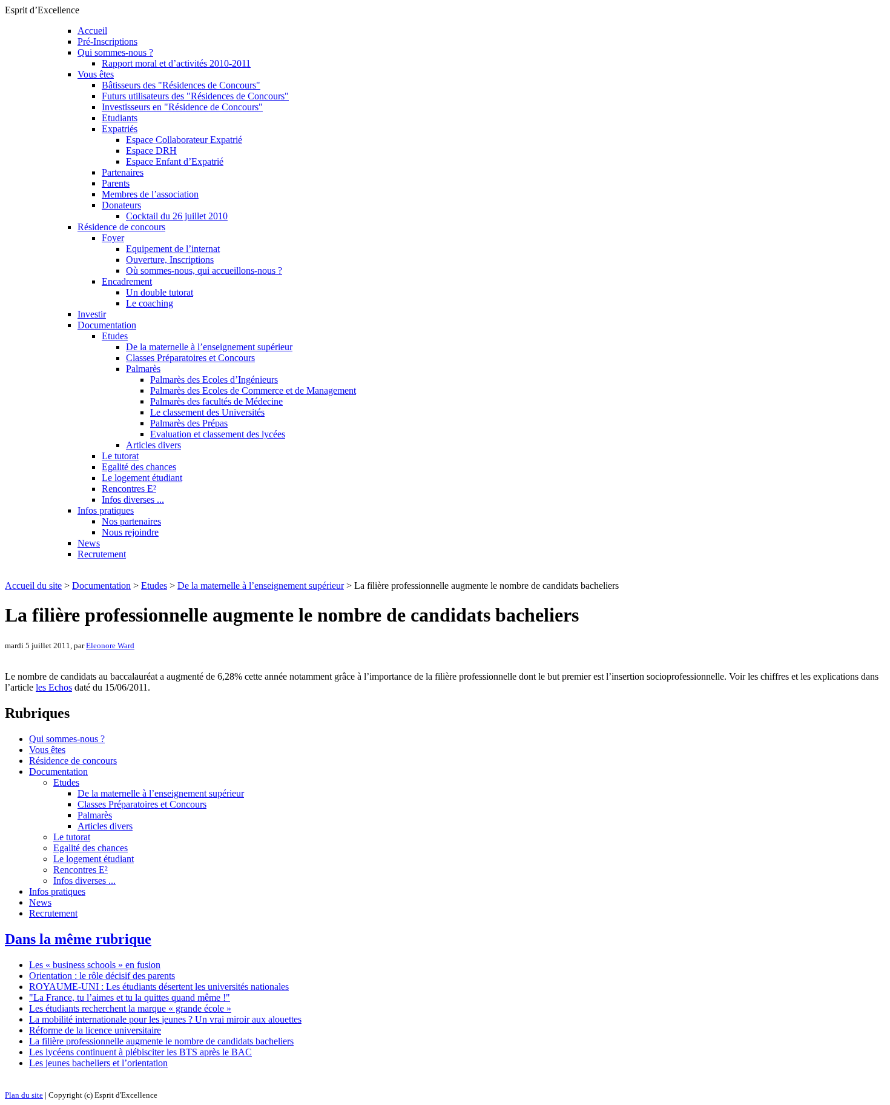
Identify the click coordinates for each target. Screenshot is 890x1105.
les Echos (54, 687)
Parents (116, 183)
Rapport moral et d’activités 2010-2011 (176, 63)
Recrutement (101, 554)
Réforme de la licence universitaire (95, 1030)
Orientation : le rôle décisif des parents (102, 976)
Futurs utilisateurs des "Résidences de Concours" (195, 96)
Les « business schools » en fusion (94, 965)
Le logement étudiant (142, 478)
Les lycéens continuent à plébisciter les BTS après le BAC (140, 1052)
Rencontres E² (129, 488)
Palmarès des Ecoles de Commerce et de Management (253, 390)
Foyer (113, 238)
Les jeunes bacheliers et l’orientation (98, 1063)
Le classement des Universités (207, 412)
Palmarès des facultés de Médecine (216, 401)
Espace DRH (151, 150)
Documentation (106, 325)
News (88, 543)
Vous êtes (95, 74)
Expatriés (119, 129)
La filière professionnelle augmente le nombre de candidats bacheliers (161, 1041)
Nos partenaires (131, 521)
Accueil (92, 30)
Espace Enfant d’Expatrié (174, 161)
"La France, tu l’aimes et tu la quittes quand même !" (129, 997)
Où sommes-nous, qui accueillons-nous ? (204, 270)
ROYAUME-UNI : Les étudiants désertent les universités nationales (159, 986)
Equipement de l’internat (173, 249)
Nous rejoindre (130, 532)
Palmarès (143, 368)
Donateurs (121, 205)
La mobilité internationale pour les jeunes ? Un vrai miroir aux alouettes (165, 1019)
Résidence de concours (121, 227)
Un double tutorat (159, 292)
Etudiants (119, 118)
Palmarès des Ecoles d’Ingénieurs (214, 379)
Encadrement (127, 281)
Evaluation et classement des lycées (217, 434)
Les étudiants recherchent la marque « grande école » (130, 1008)
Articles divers (153, 445)
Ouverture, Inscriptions (170, 259)
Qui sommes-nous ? (115, 52)
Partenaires (122, 172)
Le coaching (149, 303)
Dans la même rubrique (78, 939)
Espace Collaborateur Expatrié (184, 139)
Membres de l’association (150, 194)
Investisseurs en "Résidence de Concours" (182, 107)
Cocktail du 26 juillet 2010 (177, 216)
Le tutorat (120, 456)
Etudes (115, 336)
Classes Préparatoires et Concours (190, 358)
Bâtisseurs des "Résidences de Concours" (181, 85)
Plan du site (24, 1095)
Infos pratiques (105, 510)
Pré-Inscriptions (107, 41)
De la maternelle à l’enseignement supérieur (209, 347)
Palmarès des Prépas (189, 423)
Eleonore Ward (110, 645)
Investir (91, 314)
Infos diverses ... (133, 499)
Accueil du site (33, 585)
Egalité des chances (139, 467)
